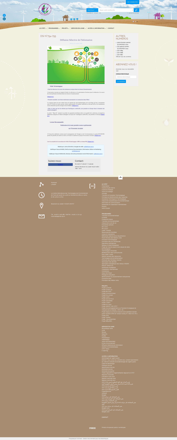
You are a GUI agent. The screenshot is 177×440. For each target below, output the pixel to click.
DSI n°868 (120, 52)
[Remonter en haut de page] (120, 177)
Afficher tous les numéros (123, 56)
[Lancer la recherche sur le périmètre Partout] (136, 10)
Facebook (54, 182)
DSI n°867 (120, 54)
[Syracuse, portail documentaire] (45, 9)
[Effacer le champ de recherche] (133, 10)
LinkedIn (53, 184)
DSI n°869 (120, 50)
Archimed (79, 438)
